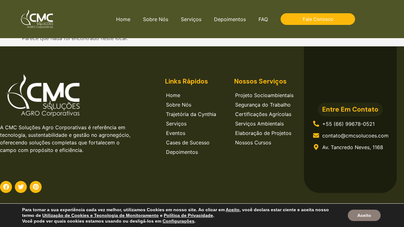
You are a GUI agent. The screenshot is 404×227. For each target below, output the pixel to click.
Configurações (178, 221)
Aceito (364, 215)
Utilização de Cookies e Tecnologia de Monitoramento (100, 215)
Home (123, 19)
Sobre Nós (155, 19)
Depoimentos (230, 19)
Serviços (191, 19)
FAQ (263, 19)
